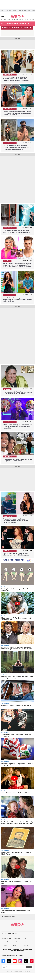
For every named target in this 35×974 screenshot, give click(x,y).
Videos (14, 945)
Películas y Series (28, 942)
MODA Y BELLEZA (17, 19)
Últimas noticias (6, 938)
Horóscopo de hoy (11, 10)
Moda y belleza (6, 942)
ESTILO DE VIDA (25, 19)
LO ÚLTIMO (3, 19)
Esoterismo (5, 945)
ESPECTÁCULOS (10, 19)
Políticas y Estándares (17, 950)
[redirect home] (17, 18)
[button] (33, 23)
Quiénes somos (27, 949)
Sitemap (26, 945)
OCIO (30, 19)
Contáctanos (7, 949)
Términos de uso (17, 949)
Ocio (25, 938)
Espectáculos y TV (17, 938)
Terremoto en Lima (24, 10)
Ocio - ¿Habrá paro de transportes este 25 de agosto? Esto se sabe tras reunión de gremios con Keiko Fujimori (16, 23)
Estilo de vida (16, 942)
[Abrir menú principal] (2, 16)
